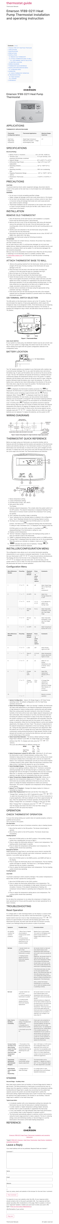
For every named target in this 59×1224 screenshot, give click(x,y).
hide (16, 45)
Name (8, 1171)
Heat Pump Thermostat (30, 1140)
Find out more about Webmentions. (21, 1206)
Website (8, 1183)
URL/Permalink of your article (15, 1209)
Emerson (20, 1140)
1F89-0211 (14, 1140)
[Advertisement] (29, 32)
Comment (9, 1151)
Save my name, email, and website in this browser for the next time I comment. (29, 1191)
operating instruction (12, 1142)
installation (49, 1140)
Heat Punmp (41, 1140)
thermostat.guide (19, 3)
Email (8, 1177)
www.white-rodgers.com (15, 255)
